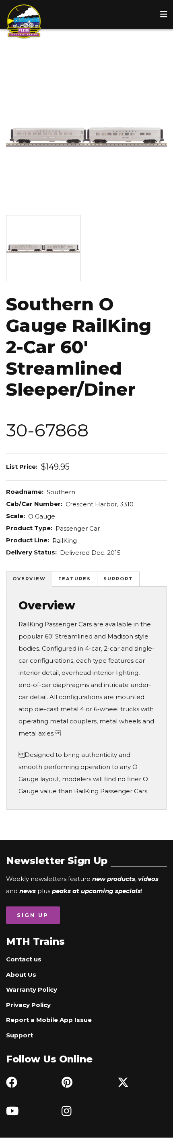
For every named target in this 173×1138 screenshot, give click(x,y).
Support (118, 579)
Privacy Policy (28, 1005)
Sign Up (33, 915)
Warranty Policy (31, 989)
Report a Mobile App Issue (49, 1020)
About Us (21, 974)
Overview (29, 579)
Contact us (23, 959)
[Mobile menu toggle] (163, 14)
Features (74, 579)
